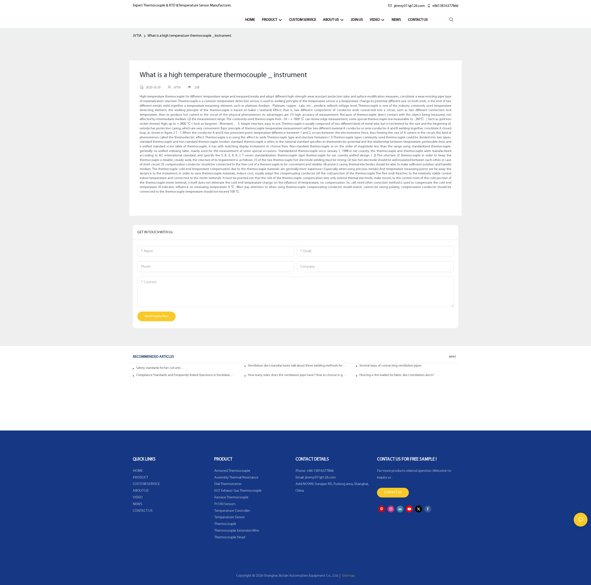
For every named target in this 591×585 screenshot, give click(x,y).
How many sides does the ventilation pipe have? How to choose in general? (297, 375)
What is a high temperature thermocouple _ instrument (190, 36)
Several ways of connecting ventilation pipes (390, 365)
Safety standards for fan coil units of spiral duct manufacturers (160, 368)
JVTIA (137, 36)
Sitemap (348, 576)
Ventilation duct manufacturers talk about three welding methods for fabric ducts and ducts (297, 365)
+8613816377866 (445, 6)
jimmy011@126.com (409, 6)
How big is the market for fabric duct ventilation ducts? (396, 375)
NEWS (452, 356)
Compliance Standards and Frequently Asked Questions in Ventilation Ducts (185, 375)
